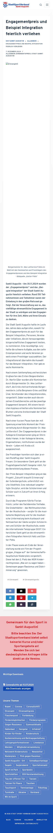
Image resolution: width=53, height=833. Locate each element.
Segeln (8, 765)
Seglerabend (22, 765)
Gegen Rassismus (13, 724)
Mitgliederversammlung (28, 747)
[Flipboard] (21, 597)
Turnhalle (9, 792)
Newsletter (37, 752)
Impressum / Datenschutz (26, 824)
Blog (8, 820)
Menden (9, 747)
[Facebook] (10, 591)
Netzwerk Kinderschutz (16, 752)
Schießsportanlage (38, 761)
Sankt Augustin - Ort (15, 761)
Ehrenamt (12, 580)
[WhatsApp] (10, 604)
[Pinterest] (32, 591)
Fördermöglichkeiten (15, 720)
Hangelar (23, 729)
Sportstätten (11, 774)
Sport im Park (11, 770)
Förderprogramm (37, 720)
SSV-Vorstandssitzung (32, 774)
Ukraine (22, 792)
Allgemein (10, 54)
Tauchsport (10, 788)
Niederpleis (10, 756)
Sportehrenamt (39, 765)
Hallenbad (10, 729)
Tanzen (32, 779)
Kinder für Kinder (13, 734)
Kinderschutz (32, 734)
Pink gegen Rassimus (30, 756)
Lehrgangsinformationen (17, 743)
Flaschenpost (11, 715)
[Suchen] (41, 5)
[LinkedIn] (10, 597)
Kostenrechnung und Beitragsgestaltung (25, 738)
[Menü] (47, 4)
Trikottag (42, 788)
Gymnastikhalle (33, 724)
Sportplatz (27, 770)
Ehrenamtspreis (23, 54)
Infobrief (36, 729)
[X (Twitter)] (21, 591)
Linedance (39, 743)
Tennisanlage (26, 788)
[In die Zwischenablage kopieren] (32, 604)
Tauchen (30, 783)
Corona (18, 707)
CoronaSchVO (33, 707)
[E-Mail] (21, 604)
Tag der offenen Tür (15, 779)
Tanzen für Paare (13, 783)
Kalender (28, 820)
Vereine (35, 659)
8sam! (8, 707)
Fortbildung (27, 715)
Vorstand (34, 792)
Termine (17, 820)
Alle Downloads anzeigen (18, 688)
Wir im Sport (11, 797)
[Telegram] (32, 597)
